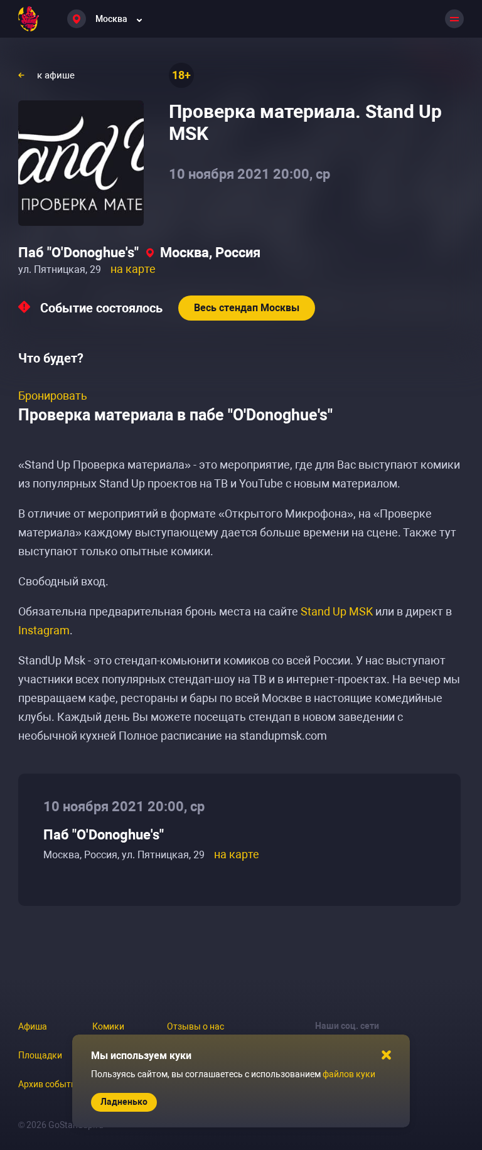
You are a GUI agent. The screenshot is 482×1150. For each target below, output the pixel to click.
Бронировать (52, 395)
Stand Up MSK (337, 611)
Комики (108, 1026)
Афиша (32, 1026)
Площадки (40, 1055)
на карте (133, 268)
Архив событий (49, 1084)
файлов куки (349, 1074)
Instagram (44, 630)
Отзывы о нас (195, 1026)
